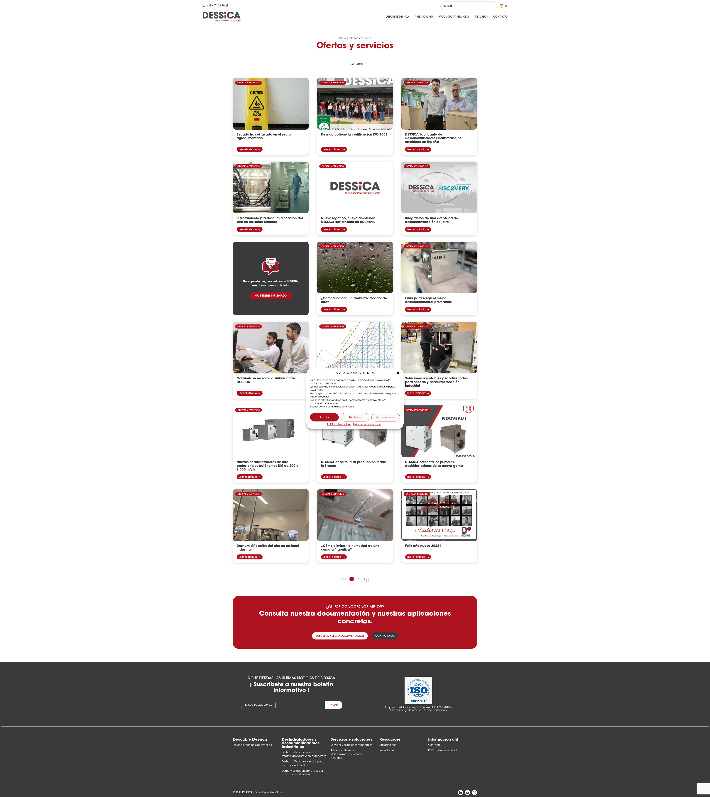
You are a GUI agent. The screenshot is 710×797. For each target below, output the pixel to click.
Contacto (500, 17)
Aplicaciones (424, 17)
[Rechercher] (491, 5)
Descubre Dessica (397, 17)
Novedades (355, 64)
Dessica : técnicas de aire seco (252, 745)
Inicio (342, 38)
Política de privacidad (367, 424)
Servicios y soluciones (351, 740)
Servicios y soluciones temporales (351, 745)
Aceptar (324, 417)
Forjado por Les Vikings (269, 792)
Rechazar (355, 417)
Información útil (443, 740)
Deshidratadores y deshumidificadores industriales (301, 743)
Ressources (390, 740)
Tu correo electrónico (259, 705)
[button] (398, 373)
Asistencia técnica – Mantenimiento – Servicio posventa (347, 754)
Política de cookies (339, 424)
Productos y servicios (453, 17)
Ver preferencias (385, 417)
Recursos (481, 17)
